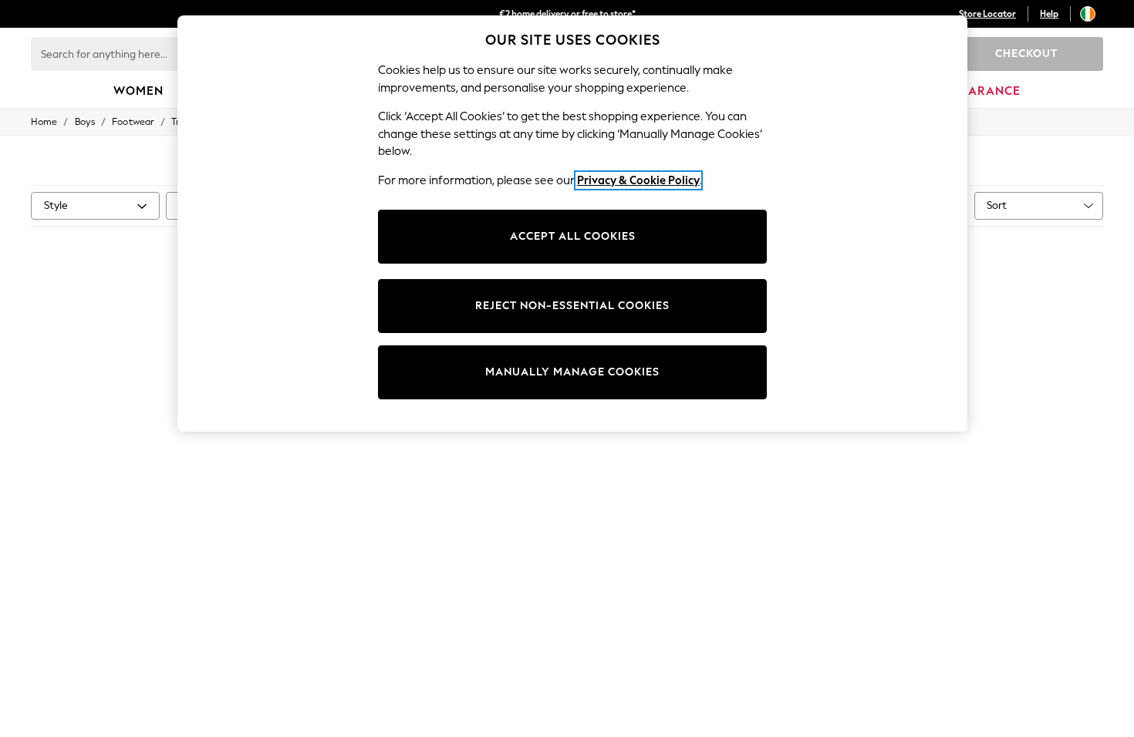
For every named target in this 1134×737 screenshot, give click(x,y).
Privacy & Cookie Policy (638, 180)
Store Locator (987, 13)
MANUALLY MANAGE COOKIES (572, 372)
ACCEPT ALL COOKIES (573, 236)
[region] (572, 223)
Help (1049, 13)
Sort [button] (997, 205)
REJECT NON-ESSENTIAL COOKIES (572, 305)
